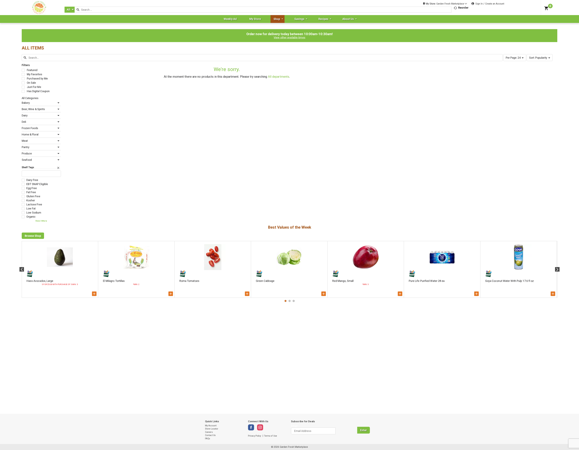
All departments (278, 76)
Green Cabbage (265, 280)
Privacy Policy (254, 436)
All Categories (30, 98)
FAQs (207, 438)
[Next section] (557, 269)
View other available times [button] (289, 37)
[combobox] (70, 10)
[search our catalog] (78, 10)
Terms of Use (270, 436)
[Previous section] (21, 269)
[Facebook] (251, 427)
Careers (209, 432)
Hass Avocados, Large (40, 280)
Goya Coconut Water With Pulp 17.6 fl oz (509, 280)
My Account (211, 425)
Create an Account (494, 3)
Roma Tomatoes (189, 280)
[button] (451, 3)
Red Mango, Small (343, 280)
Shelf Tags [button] (28, 167)
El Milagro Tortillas (114, 280)
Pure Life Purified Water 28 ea (427, 280)
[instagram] (260, 427)
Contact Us (210, 435)
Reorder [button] (463, 7)
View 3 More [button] (41, 221)
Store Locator (211, 429)
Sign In (479, 3)
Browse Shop (33, 235)
